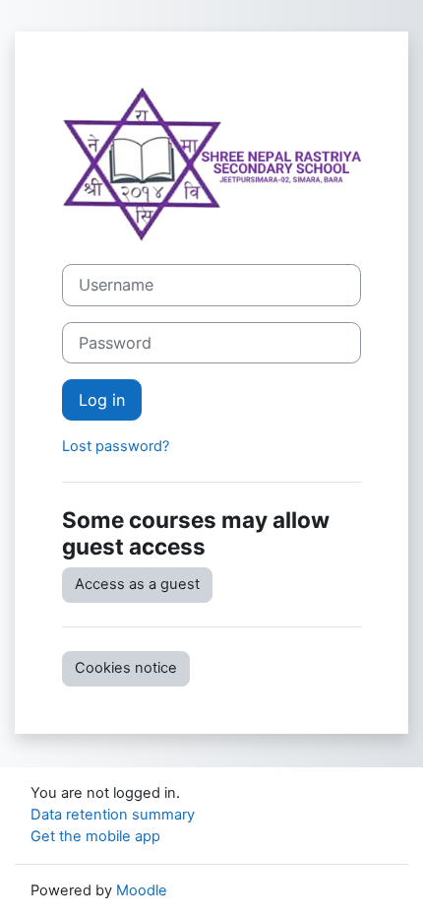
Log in (102, 400)
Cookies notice (126, 668)
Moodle (141, 890)
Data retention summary (112, 814)
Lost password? (115, 446)
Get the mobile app (95, 836)
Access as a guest (137, 584)
